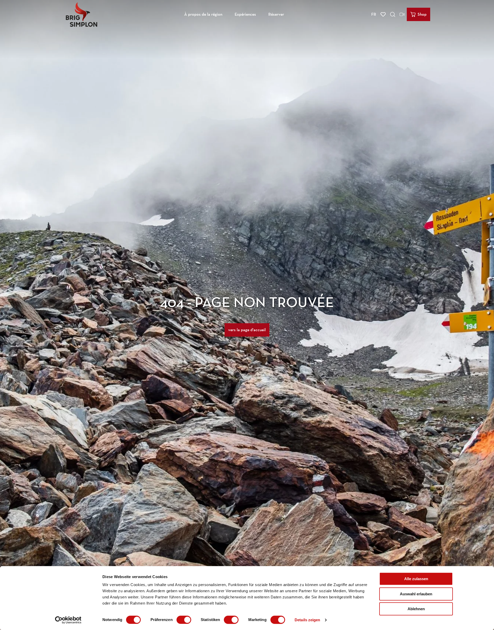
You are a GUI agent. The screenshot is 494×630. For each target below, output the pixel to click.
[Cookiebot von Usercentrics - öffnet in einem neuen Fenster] (68, 620)
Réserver (276, 14)
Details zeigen (307, 620)
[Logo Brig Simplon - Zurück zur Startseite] (81, 14)
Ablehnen (416, 609)
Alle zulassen (416, 579)
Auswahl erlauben (416, 594)
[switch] (184, 620)
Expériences (245, 14)
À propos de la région (203, 14)
